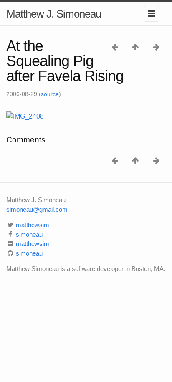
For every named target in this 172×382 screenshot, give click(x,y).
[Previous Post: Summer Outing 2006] (115, 46)
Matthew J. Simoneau (53, 14)
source (50, 94)
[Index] (136, 46)
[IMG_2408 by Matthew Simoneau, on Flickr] (25, 115)
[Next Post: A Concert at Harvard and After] (156, 46)
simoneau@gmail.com (37, 209)
